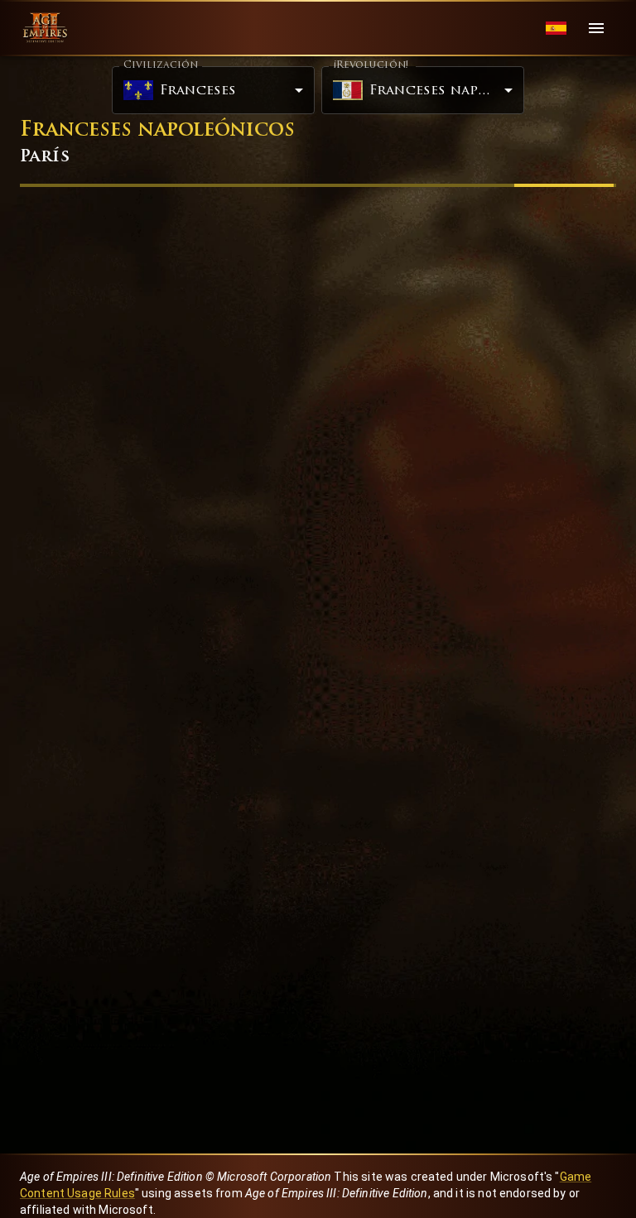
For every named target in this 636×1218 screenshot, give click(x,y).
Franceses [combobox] (198, 91)
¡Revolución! (370, 65)
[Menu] (596, 28)
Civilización (160, 65)
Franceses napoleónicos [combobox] (446, 91)
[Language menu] (556, 28)
